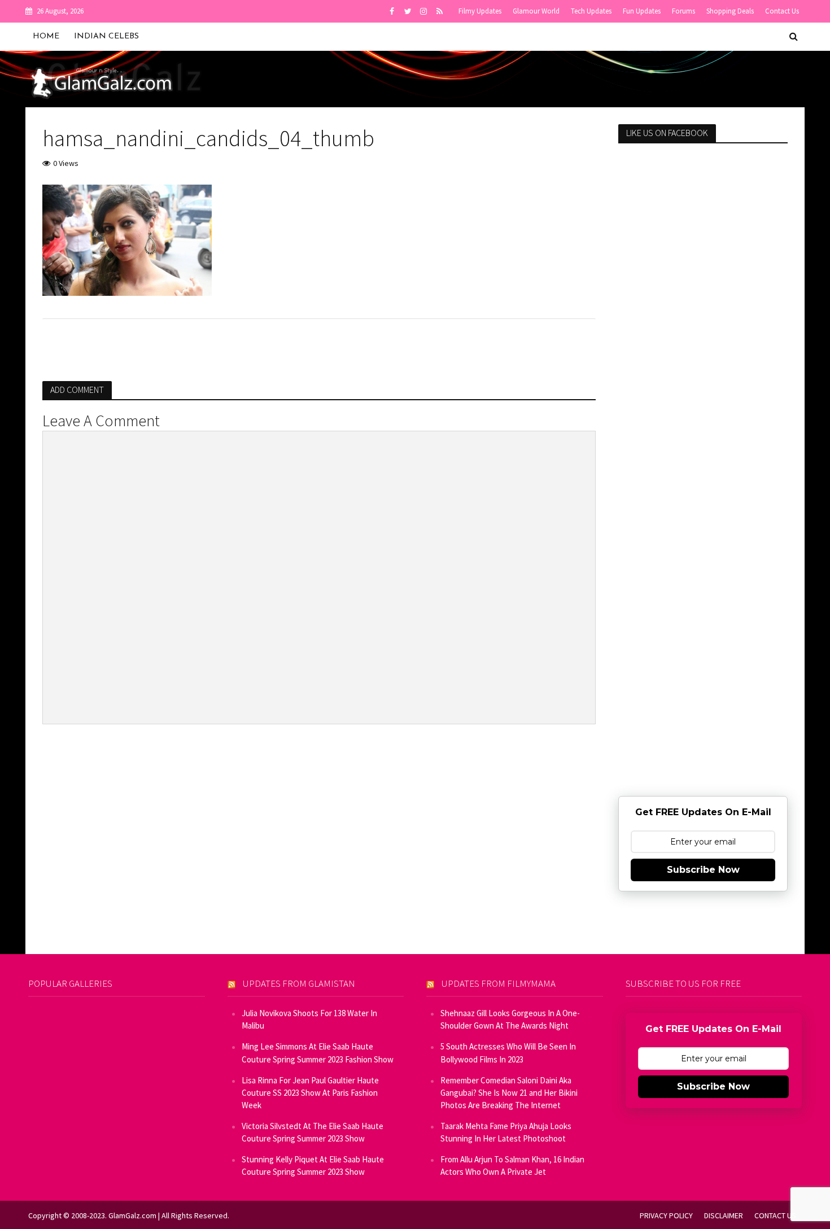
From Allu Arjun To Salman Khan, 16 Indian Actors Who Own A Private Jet (512, 1165)
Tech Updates (591, 11)
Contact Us (782, 11)
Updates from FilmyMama (499, 983)
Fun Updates (642, 11)
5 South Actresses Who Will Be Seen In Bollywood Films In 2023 (508, 1052)
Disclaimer (723, 1215)
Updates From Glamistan (299, 983)
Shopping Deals (730, 11)
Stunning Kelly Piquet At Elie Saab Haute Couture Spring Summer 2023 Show (313, 1165)
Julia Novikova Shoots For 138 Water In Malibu (309, 1019)
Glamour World (536, 11)
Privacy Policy (666, 1215)
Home (46, 36)
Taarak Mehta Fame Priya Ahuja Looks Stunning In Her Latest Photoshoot (505, 1132)
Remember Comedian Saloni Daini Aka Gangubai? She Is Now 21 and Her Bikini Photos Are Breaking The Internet (509, 1092)
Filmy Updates (479, 11)
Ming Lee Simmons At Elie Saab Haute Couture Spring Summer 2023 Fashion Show (318, 1052)
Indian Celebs (106, 36)
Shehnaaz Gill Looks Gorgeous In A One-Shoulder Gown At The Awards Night (510, 1019)
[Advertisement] (703, 334)
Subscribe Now (703, 869)
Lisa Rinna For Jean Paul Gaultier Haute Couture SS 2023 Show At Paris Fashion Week (310, 1092)
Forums (683, 11)
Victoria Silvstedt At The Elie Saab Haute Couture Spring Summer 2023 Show (312, 1132)
